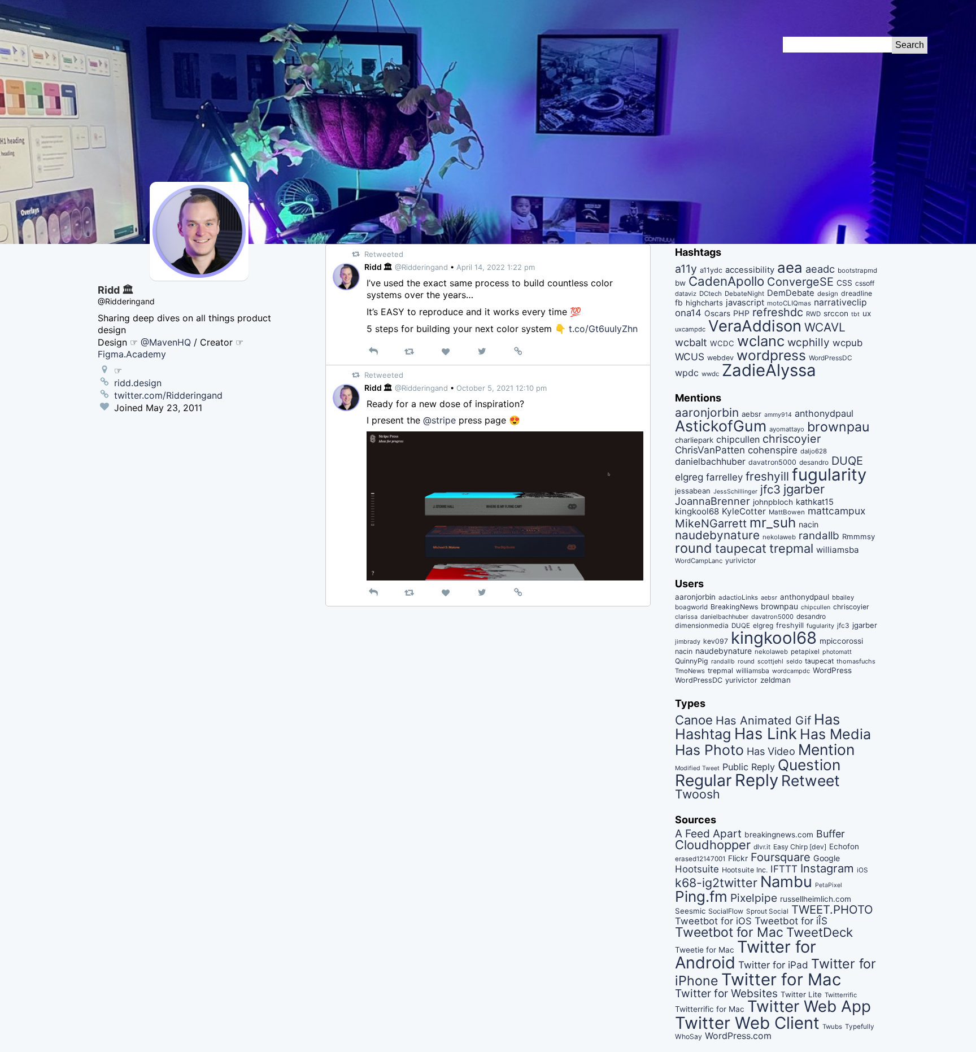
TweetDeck (819, 932)
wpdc (687, 372)
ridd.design (138, 383)
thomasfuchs (855, 661)
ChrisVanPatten (710, 450)
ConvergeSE (800, 282)
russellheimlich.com (815, 898)
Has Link (765, 733)
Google (826, 858)
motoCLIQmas (789, 303)
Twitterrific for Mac (709, 1009)
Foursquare (781, 857)
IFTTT (784, 869)
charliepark (694, 439)
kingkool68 (697, 511)
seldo (794, 661)
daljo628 (813, 451)
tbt (855, 314)
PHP (741, 313)
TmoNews (690, 671)
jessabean (693, 490)
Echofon (844, 846)
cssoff (864, 283)
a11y (686, 269)
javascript (745, 303)
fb (679, 302)
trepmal (791, 548)
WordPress (832, 670)
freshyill (767, 476)
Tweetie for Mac (704, 949)
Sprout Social (767, 911)
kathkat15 (815, 502)
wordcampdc (791, 671)
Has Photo (709, 749)
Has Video (771, 751)
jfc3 (770, 489)
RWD (813, 314)
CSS (844, 282)
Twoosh (697, 794)
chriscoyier (791, 439)
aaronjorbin (707, 412)
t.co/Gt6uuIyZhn (603, 328)
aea (790, 267)
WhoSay (688, 1036)
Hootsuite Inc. (745, 870)
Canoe (694, 720)
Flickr (738, 858)
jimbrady (687, 641)
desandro (814, 462)
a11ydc (711, 270)
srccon (835, 313)
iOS (862, 870)
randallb (819, 535)
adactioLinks (738, 597)
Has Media (835, 734)
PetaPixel (828, 885)
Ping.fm (701, 896)
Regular (703, 780)
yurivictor (740, 560)
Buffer (830, 834)
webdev (720, 357)
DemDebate (790, 293)
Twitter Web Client (747, 1023)
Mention (826, 749)
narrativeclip (840, 302)
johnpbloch (773, 502)
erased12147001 (700, 859)
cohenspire (773, 450)
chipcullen (738, 439)
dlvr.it (761, 847)
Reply (756, 780)
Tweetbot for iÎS (791, 921)
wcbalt (691, 342)
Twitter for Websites (726, 993)
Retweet (810, 780)
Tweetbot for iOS (713, 921)
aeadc (820, 269)
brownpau (838, 427)
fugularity (829, 474)
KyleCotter (744, 511)
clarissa (686, 617)
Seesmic (690, 910)
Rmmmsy (858, 536)
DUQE (847, 461)
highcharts (704, 302)
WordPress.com (738, 1036)
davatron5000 (772, 462)
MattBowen (787, 512)
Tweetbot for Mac (729, 932)
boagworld (691, 607)
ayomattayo (786, 429)
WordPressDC (830, 357)
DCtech (710, 294)
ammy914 (778, 414)
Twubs (832, 1027)
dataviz (685, 294)
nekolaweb (779, 537)
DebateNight (744, 294)
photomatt (837, 652)
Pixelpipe (753, 898)
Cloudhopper (713, 844)
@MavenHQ (166, 342)
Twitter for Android (745, 955)
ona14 (688, 312)
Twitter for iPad (773, 965)
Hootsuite (697, 869)
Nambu (786, 881)
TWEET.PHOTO (832, 909)
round (693, 548)
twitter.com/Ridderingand (168, 395)
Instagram (827, 868)
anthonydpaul (824, 413)
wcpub (847, 342)
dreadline (856, 293)
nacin (808, 524)
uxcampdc (690, 329)
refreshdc (777, 312)
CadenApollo (726, 281)
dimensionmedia (702, 625)
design (827, 294)
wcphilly (808, 342)
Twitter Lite (801, 994)
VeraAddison (754, 325)
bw (680, 282)
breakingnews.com (778, 834)
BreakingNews (734, 607)
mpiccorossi (841, 640)
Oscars (717, 313)
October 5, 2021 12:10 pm (501, 387)
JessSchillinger (735, 491)
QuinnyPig (691, 661)
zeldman (775, 679)
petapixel (805, 652)
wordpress (771, 355)
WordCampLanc (698, 561)
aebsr (751, 413)
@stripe (439, 420)
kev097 (715, 641)
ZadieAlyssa (769, 370)
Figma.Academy (132, 354)
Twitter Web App (809, 1006)
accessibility (749, 270)
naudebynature (717, 535)
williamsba (837, 549)
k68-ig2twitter (716, 882)
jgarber (804, 489)
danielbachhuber (710, 461)
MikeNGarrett (711, 523)
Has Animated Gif (763, 720)
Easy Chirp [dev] (799, 847)
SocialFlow (725, 911)
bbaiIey (843, 597)
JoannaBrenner (712, 501)
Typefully (859, 1027)
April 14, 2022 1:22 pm (495, 267)
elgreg (689, 477)
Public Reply (748, 766)
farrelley (724, 477)
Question (809, 765)
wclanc (761, 341)
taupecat (740, 548)
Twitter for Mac (781, 979)
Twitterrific (841, 995)
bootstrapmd (857, 270)
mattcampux (836, 511)
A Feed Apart (708, 833)
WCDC (722, 343)
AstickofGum (720, 426)
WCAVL (825, 327)
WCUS (689, 357)
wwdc (710, 374)
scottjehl (770, 661)
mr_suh (773, 522)
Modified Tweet (697, 768)
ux (866, 313)
